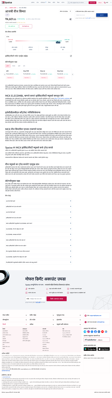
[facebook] (95, 331)
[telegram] (85, 331)
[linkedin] (99, 331)
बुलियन (7, 66)
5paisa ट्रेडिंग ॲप (46, 338)
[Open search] (69, 3)
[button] (107, 3)
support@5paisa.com (95, 315)
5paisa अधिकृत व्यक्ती (67, 334)
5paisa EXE (45, 340)
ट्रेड (38, 2)
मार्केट (54, 2)
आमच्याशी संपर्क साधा (6, 370)
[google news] (106, 331)
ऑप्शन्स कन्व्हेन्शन (6, 342)
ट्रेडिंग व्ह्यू (44, 346)
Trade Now (9, 77)
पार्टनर (63, 2)
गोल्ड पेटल (60, 71)
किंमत (49, 2)
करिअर (4, 336)
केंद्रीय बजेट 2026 (6, 346)
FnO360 (44, 334)
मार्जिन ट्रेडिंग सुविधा (26, 340)
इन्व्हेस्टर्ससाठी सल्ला (6, 377)
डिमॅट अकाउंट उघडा (56, 299)
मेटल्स (13, 66)
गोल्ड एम (42, 71)
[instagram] (88, 331)
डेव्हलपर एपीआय (46, 348)
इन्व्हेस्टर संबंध (5, 332)
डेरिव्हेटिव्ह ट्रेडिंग (26, 332)
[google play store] (90, 349)
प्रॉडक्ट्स (43, 2)
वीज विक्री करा (25, 26)
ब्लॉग (3, 344)
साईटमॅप (4, 338)
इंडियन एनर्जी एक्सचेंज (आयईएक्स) (61, 98)
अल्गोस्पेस (44, 344)
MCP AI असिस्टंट (46, 342)
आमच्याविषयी (5, 331)
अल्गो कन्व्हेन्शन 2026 (7, 334)
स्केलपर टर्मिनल (45, 331)
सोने (7, 71)
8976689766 (100, 322)
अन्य (24, 66)
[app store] (103, 349)
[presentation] (4, 74)
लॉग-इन (100, 2)
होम (6, 8)
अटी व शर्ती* (88, 18)
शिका (58, 2)
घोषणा (4, 348)
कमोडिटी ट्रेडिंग (12, 8)
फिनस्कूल (4, 340)
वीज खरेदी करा (11, 26)
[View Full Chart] (71, 56)
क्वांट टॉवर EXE (46, 350)
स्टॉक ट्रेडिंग (25, 331)
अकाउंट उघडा (92, 2)
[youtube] (102, 331)
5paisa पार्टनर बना (66, 332)
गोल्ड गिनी (26, 71)
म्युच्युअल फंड (25, 336)
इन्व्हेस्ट (32, 2)
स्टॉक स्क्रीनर (25, 338)
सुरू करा (102, 15)
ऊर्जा (19, 66)
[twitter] (92, 331)
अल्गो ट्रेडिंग (45, 336)
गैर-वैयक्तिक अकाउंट (66, 336)
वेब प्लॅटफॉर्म (45, 332)
